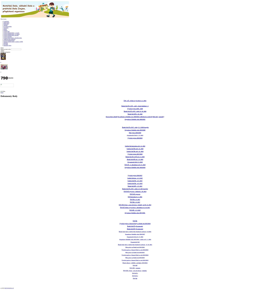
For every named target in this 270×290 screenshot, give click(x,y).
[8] (3, 59)
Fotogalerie (5, 27)
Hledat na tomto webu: (6, 49)
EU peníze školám (7, 26)
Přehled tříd (6, 24)
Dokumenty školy (7, 45)
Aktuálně (5, 25)
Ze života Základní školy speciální (11, 35)
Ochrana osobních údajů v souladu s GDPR (13, 41)
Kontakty (5, 30)
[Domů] (35, 17)
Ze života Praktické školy (9, 40)
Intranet (5, 29)
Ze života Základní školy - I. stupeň (11, 32)
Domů (2, 92)
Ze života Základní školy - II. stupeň (11, 34)
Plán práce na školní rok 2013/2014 (135, 257)
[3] (4, 69)
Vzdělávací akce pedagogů (9, 39)
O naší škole (6, 21)
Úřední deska (6, 22)
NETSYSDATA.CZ (9, 288)
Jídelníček (5, 43)
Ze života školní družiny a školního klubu (12, 38)
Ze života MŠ (6, 31)
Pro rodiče (5, 44)
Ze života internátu (7, 36)
